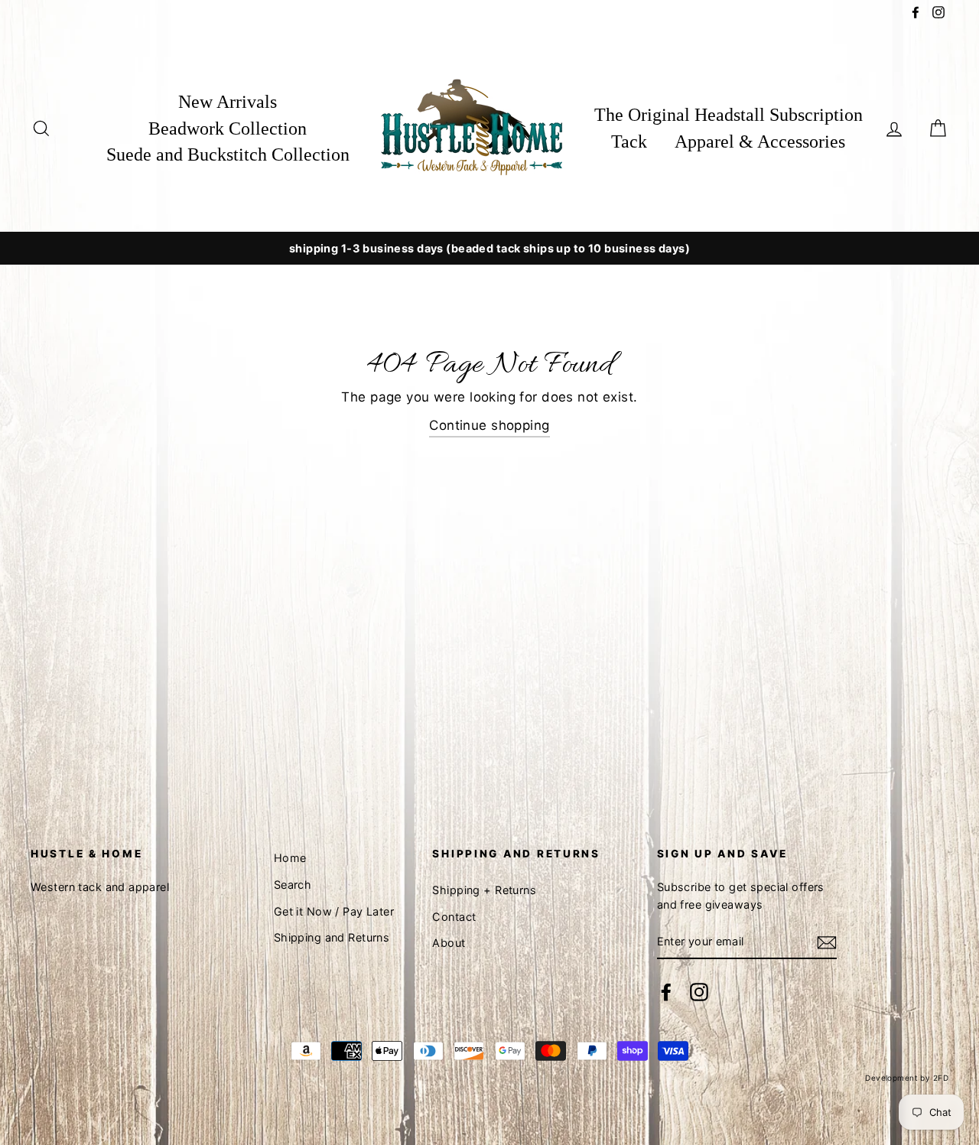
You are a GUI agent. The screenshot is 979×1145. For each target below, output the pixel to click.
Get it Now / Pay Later (334, 911)
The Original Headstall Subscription (728, 115)
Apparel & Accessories (760, 141)
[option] (489, 248)
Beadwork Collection (227, 128)
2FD (940, 1077)
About (448, 942)
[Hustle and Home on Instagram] (699, 991)
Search (293, 884)
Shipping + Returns (484, 889)
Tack (629, 141)
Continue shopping (489, 425)
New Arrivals (227, 102)
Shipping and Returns (332, 937)
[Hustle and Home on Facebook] (666, 991)
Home (290, 857)
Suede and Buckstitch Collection (228, 154)
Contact (454, 916)
